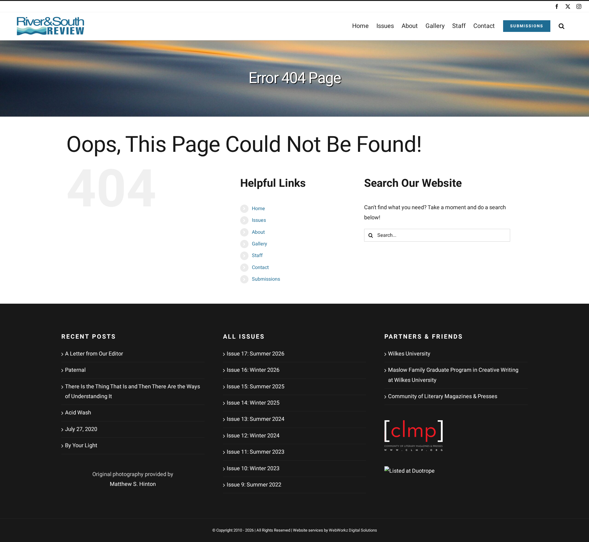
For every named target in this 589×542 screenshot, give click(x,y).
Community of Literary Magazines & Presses (442, 396)
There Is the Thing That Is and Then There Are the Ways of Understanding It (132, 391)
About (258, 232)
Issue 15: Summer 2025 (255, 386)
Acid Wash (78, 413)
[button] (561, 26)
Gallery (259, 244)
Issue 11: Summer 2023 (255, 452)
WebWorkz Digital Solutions (353, 530)
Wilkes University (409, 354)
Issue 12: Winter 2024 (253, 436)
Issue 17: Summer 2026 (255, 354)
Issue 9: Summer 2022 (254, 485)
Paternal (75, 370)
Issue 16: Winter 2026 (253, 370)
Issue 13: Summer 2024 (255, 419)
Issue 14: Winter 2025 (253, 403)
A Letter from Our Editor (94, 354)
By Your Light (81, 445)
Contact (260, 267)
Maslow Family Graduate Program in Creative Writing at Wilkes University (453, 375)
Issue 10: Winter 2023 (253, 468)
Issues (259, 220)
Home (258, 208)
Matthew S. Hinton (133, 484)
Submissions (266, 279)
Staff (257, 255)
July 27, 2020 (81, 429)
